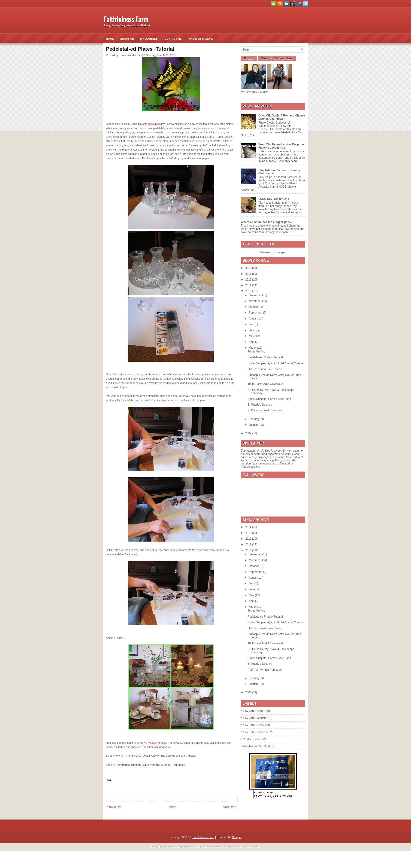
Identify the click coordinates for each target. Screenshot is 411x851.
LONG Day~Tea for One (273, 198)
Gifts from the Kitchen (156, 764)
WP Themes (174, 846)
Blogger (280, 252)
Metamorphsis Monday (151, 123)
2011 (248, 285)
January (254, 424)
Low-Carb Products (255, 718)
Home (110, 38)
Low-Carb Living (253, 710)
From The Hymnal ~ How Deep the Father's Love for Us (281, 146)
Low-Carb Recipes (254, 732)
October (254, 306)
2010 (248, 291)
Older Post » (229, 806)
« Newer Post (114, 806)
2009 (248, 433)
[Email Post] (109, 779)
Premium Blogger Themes (227, 846)
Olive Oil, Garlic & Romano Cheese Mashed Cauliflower (281, 117)
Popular (249, 58)
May (252, 335)
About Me (127, 38)
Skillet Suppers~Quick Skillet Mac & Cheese (275, 363)
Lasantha (207, 846)
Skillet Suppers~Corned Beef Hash (269, 398)
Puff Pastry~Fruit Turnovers (265, 410)
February (255, 419)
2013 (248, 273)
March (253, 347)
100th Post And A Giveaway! (265, 383)
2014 (248, 267)
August (253, 318)
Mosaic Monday (157, 742)
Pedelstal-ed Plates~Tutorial (265, 357)
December (255, 295)
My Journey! (149, 38)
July (252, 324)
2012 (248, 279)
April (252, 341)
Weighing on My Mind (256, 746)
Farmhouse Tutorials (128, 764)
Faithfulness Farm (126, 19)
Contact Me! (173, 38)
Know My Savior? (201, 38)
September (256, 312)
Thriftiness (178, 764)
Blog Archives (283, 58)
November (255, 301)
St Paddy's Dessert (260, 404)
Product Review (252, 739)
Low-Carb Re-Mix (253, 725)
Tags (264, 58)
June (252, 330)
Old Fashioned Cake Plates (265, 369)
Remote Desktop (251, 846)
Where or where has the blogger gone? (266, 222)
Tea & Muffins (256, 351)
